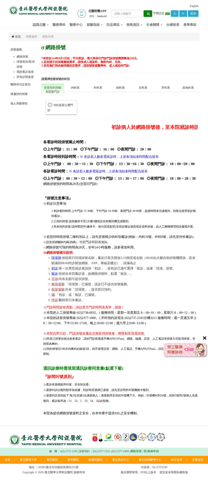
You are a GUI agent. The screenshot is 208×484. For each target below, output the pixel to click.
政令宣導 (176, 459)
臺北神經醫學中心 (150, 459)
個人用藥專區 (19, 103)
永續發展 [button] (172, 24)
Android (101, 16)
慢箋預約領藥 (19, 94)
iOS (92, 16)
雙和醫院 (73, 459)
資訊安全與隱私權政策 (173, 472)
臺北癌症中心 (120, 459)
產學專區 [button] (189, 24)
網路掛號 (22, 56)
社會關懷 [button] (153, 24)
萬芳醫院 (52, 459)
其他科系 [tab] (188, 87)
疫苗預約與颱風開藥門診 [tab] (52, 89)
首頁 (17, 36)
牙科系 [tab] (165, 87)
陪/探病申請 (151, 451)
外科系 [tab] (98, 87)
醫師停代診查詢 (20, 84)
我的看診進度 (25, 71)
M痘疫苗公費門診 (60, 108)
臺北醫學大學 (28, 459)
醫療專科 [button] (59, 24)
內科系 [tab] (75, 87)
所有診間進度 (25, 76)
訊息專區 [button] (113, 24)
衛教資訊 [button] (133, 24)
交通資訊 (197, 459)
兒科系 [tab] (143, 87)
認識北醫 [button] (40, 24)
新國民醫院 (95, 459)
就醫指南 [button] (94, 24)
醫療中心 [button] (76, 24)
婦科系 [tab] (120, 87)
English (194, 6)
